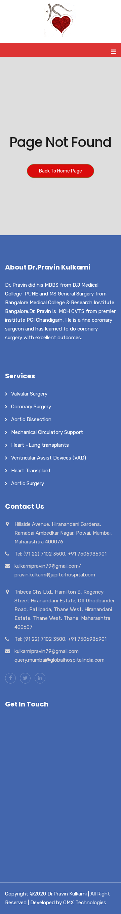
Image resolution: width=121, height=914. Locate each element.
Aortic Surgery (27, 483)
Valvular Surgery (29, 394)
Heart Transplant (31, 471)
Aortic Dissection (31, 419)
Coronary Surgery (31, 407)
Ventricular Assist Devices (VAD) (48, 458)
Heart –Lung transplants (40, 445)
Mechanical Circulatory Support (47, 432)
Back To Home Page (60, 171)
